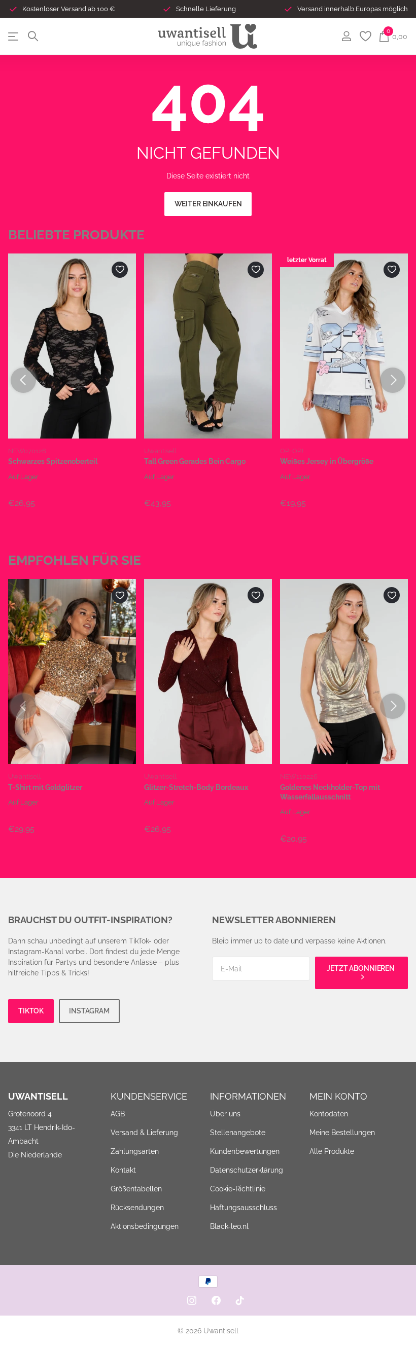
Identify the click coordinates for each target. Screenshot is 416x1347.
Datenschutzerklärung (246, 1170)
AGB (118, 1114)
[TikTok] (240, 1300)
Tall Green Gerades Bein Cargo (195, 461)
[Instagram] (191, 1300)
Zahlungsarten (135, 1151)
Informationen (248, 1096)
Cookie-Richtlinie (237, 1189)
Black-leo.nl (229, 1226)
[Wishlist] (365, 36)
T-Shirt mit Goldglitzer (45, 787)
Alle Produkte (331, 1151)
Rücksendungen (137, 1208)
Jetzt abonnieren (361, 968)
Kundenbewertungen (245, 1151)
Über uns (225, 1114)
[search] (33, 36)
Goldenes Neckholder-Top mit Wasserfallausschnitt (330, 792)
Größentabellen (136, 1189)
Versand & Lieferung (144, 1132)
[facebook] (216, 1300)
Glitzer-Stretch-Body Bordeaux (196, 787)
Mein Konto (338, 1096)
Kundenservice (149, 1096)
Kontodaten (328, 1114)
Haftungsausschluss (243, 1208)
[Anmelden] (346, 36)
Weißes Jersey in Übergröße (326, 461)
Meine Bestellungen (342, 1132)
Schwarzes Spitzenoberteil (52, 461)
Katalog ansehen (14, 36)
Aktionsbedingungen (145, 1226)
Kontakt (123, 1170)
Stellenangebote (237, 1132)
